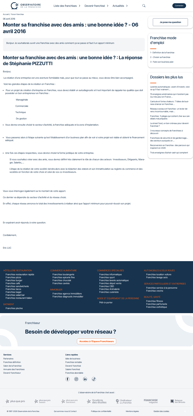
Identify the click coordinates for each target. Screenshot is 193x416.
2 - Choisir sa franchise (160, 57)
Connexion (179, 6)
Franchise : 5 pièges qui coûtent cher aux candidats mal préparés (170, 117)
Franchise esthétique (156, 307)
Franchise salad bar (15, 295)
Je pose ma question (170, 22)
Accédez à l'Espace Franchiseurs (96, 341)
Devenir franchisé (73, 366)
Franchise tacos (13, 289)
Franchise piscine (14, 308)
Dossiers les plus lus (166, 77)
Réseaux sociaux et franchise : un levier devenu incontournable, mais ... (169, 110)
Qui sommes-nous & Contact (65, 411)
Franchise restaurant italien (19, 297)
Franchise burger (14, 280)
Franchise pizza (13, 277)
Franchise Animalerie (109, 289)
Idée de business (72, 358)
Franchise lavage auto (157, 277)
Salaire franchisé (72, 369)
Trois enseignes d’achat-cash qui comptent (169, 152)
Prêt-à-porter (105, 302)
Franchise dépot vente (110, 283)
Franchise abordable (74, 373)
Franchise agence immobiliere (67, 293)
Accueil (6, 14)
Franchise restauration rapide (20, 274)
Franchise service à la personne (161, 287)
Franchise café (13, 283)
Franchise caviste (61, 283)
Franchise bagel (13, 292)
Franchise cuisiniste (109, 292)
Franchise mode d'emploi (163, 40)
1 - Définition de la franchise (162, 52)
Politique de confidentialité (101, 411)
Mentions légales (132, 411)
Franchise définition (12, 362)
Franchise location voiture (158, 274)
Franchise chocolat (62, 280)
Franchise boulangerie (63, 274)
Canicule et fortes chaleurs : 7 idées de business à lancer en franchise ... (169, 102)
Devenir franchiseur (12, 373)
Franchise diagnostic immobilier (68, 296)
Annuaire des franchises (14, 369)
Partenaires (8, 358)
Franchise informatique (110, 274)
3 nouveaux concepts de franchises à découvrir (166, 131)
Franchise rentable (73, 362)
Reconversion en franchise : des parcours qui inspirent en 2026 (169, 146)
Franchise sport (107, 277)
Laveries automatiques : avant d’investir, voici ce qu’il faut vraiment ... (170, 88)
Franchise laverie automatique (114, 280)
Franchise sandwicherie (17, 286)
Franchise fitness (154, 301)
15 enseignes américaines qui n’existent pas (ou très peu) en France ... (169, 95)
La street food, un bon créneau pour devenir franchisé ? (169, 124)
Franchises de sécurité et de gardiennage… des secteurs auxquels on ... (169, 139)
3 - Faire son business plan (162, 62)
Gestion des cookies (161, 411)
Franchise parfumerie (156, 304)
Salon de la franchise (12, 366)
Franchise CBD (106, 286)
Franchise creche (154, 290)
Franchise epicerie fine (64, 277)
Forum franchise (17, 14)
